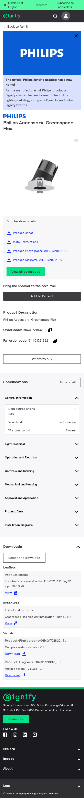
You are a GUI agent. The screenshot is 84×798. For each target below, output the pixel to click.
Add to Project (42, 296)
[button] (7, 171)
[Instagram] (15, 734)
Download (12, 654)
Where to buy (42, 359)
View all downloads (25, 271)
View (8, 593)
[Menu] (76, 15)
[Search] (55, 15)
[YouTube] (35, 734)
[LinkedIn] (25, 734)
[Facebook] (5, 734)
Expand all (68, 382)
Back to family (18, 26)
